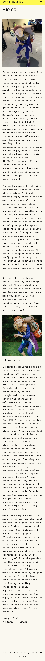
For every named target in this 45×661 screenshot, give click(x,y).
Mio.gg (6, 618)
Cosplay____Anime (16, 621)
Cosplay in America (12, 2)
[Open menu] (41, 2)
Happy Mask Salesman (15, 652)
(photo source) (12, 360)
